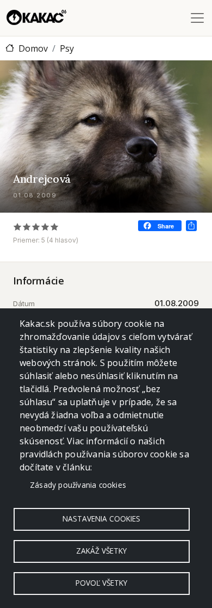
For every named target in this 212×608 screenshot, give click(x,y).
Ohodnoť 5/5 (54, 226)
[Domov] (36, 18)
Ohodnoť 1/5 (17, 226)
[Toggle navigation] (197, 18)
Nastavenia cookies (101, 518)
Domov (33, 48)
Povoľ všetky (101, 583)
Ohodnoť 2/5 (27, 226)
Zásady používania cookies (78, 485)
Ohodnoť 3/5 (36, 226)
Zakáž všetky (101, 550)
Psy (67, 48)
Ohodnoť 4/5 (45, 226)
